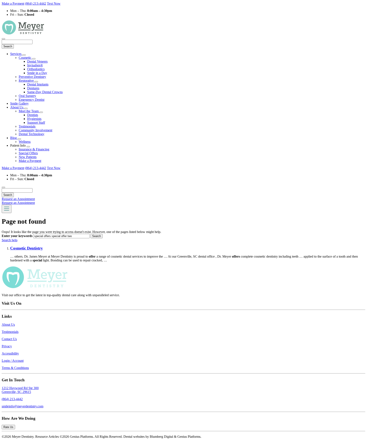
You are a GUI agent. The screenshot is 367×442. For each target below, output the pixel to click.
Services (16, 54)
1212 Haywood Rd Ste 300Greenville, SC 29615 (20, 390)
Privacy (7, 346)
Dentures (33, 88)
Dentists (32, 115)
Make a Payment (13, 3)
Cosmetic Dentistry (26, 248)
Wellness (25, 141)
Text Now (54, 3)
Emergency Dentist (31, 99)
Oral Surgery (27, 96)
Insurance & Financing (34, 149)
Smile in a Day (37, 73)
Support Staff (36, 122)
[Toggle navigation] (6, 209)
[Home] (23, 34)
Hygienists (34, 119)
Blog (14, 138)
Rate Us (8, 427)
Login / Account (13, 360)
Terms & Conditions (15, 368)
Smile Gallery (19, 103)
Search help (9, 240)
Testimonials (27, 126)
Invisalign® (35, 65)
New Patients (28, 157)
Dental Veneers (37, 61)
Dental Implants (37, 84)
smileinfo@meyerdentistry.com (22, 406)
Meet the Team (29, 111)
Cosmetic (25, 57)
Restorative (27, 80)
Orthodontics (36, 69)
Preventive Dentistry (32, 77)
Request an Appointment (18, 199)
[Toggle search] (3, 187)
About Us (17, 107)
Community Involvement (35, 130)
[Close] (3, 38)
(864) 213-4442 (35, 3)
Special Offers (28, 153)
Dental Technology (31, 134)
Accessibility (10, 353)
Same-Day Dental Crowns (45, 92)
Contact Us (9, 339)
